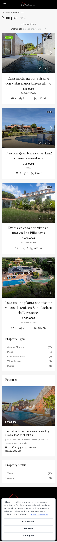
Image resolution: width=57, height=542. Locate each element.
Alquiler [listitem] (11, 478)
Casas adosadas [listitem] (16, 356)
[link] (28, 53)
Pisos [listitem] (10, 352)
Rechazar (28, 528)
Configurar (28, 535)
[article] (28, 421)
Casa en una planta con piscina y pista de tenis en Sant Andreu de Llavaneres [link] (28, 308)
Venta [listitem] (10, 473)
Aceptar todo (28, 521)
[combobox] (34, 29)
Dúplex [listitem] (10, 366)
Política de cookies (39, 514)
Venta (49, 37)
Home (7, 13)
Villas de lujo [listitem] (14, 361)
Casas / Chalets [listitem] (15, 347)
